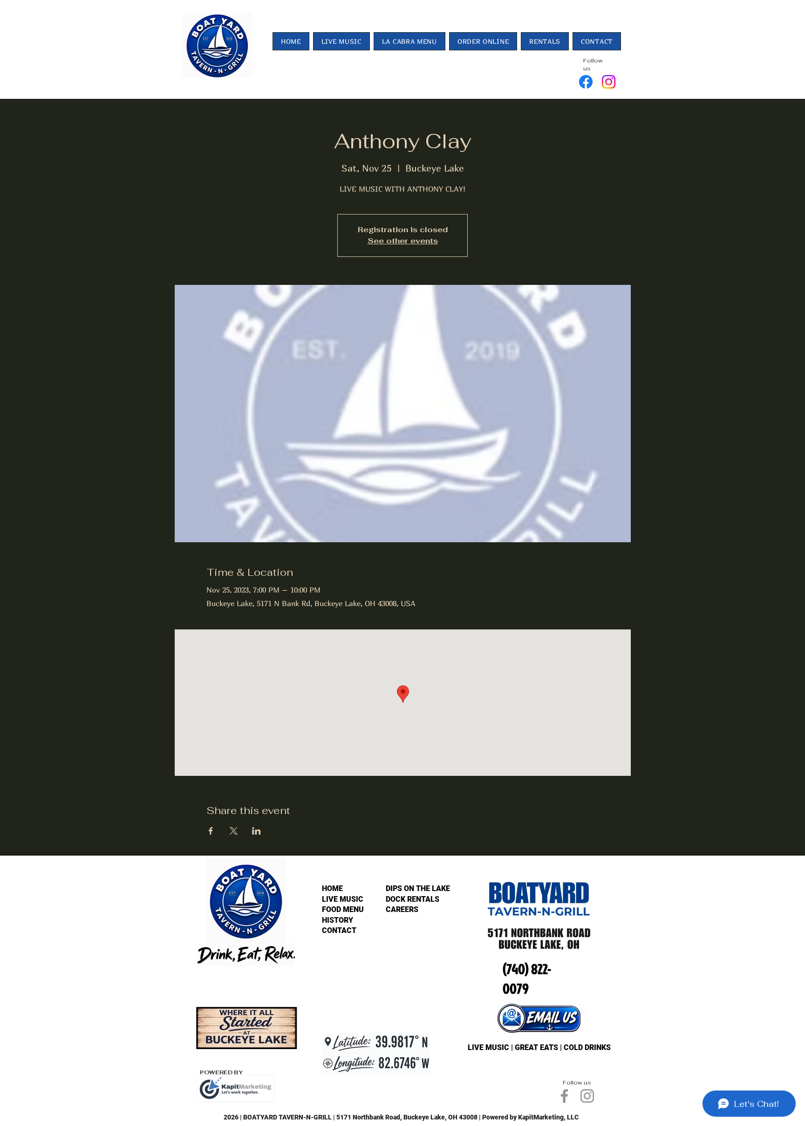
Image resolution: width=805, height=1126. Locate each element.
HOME (332, 888)
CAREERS (402, 909)
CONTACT (339, 930)
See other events (403, 241)
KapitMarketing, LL (546, 1117)
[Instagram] (609, 82)
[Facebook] (586, 82)
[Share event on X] (233, 831)
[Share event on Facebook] (210, 831)
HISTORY (337, 920)
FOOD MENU (343, 909)
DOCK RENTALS (412, 899)
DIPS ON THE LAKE (418, 888)
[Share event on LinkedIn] (256, 831)
